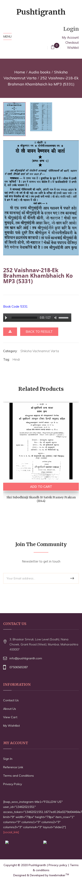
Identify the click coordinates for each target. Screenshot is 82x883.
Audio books (39, 72)
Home (19, 72)
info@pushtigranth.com (25, 658)
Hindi (16, 359)
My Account (70, 37)
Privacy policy (58, 865)
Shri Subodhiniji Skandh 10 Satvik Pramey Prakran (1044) (41, 499)
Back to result (39, 332)
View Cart (10, 717)
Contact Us (11, 700)
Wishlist (73, 48)
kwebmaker (59, 875)
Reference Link (13, 767)
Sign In (7, 759)
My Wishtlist (11, 725)
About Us (9, 709)
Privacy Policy (12, 784)
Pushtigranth (37, 865)
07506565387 (18, 667)
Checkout (72, 43)
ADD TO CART (41, 487)
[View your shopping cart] (53, 48)
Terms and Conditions (18, 776)
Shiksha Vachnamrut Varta (39, 351)
